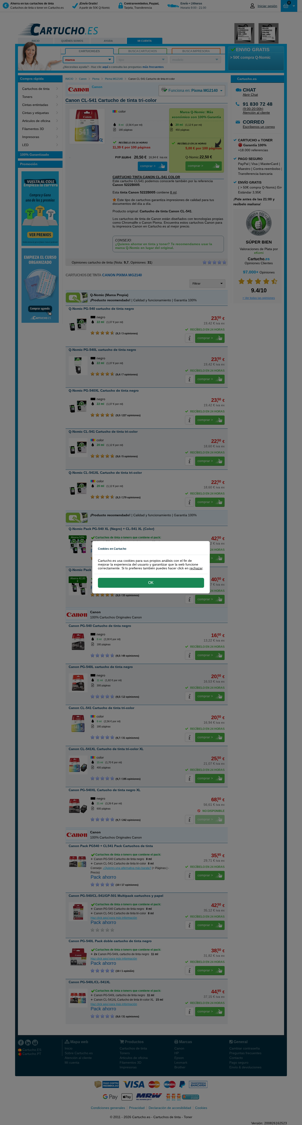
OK (151, 583)
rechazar (195, 568)
